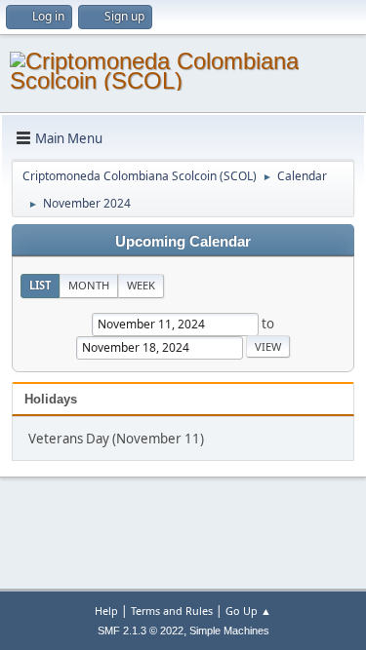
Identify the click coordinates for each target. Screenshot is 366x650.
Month (88, 285)
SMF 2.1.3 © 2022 (140, 630)
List (40, 285)
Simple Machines (229, 630)
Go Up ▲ (248, 610)
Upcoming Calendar (183, 241)
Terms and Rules (172, 610)
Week (141, 285)
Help (106, 610)
